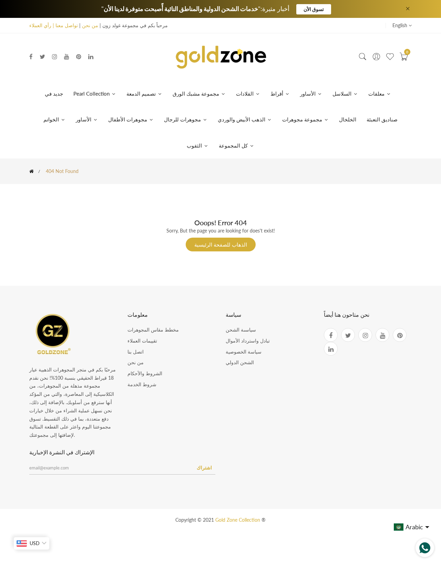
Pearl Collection (92, 93)
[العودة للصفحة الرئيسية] (31, 171)
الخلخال (347, 119)
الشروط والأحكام (144, 373)
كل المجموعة (234, 145)
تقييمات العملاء (142, 341)
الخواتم (51, 119)
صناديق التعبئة (382, 119)
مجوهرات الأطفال (128, 119)
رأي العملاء (40, 25)
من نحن (90, 25)
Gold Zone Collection (238, 520)
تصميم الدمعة (141, 93)
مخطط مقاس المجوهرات (153, 330)
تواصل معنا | (64, 25)
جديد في (54, 93)
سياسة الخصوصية (243, 352)
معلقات (377, 93)
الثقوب (195, 145)
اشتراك (204, 467)
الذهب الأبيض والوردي (242, 119)
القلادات (245, 93)
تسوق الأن (314, 9)
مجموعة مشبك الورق (196, 93)
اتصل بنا (135, 352)
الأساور (308, 93)
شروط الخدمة (141, 384)
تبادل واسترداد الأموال (248, 341)
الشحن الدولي (240, 362)
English (400, 25)
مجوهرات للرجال (183, 119)
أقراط (277, 93)
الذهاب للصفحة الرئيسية (220, 244)
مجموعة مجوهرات (303, 119)
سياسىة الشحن (241, 330)
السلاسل (342, 93)
